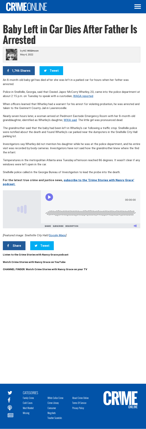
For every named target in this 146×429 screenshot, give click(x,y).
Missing (26, 413)
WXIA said (70, 120)
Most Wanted (28, 408)
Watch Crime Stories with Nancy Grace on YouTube (34, 262)
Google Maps (57, 235)
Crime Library (53, 403)
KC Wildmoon (31, 50)
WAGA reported (83, 96)
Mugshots (52, 413)
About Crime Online (80, 398)
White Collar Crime (55, 398)
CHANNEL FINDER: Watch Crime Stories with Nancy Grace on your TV (45, 269)
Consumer (52, 408)
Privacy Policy (78, 408)
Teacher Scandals (55, 418)
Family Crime (28, 398)
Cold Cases (28, 403)
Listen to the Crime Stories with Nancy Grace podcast (35, 254)
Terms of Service (79, 403)
